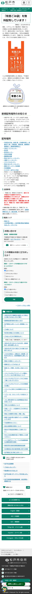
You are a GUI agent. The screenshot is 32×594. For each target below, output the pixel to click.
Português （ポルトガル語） (15, 538)
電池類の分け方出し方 (10, 470)
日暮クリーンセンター (10, 160)
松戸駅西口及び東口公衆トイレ (13, 452)
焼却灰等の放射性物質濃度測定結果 (14, 445)
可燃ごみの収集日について (12, 405)
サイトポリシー (18, 550)
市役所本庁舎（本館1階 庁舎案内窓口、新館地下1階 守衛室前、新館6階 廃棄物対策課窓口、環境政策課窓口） (17, 144)
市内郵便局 (7, 168)
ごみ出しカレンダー (10, 467)
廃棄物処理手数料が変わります (13, 320)
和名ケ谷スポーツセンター (12, 164)
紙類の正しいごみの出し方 (12, 364)
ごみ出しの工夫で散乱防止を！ (13, 336)
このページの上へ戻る (23, 305)
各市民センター (8, 152)
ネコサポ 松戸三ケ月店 (11, 170)
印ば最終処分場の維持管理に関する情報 (16, 449)
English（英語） (15, 510)
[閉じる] (1, 581)
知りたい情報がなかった (13, 279)
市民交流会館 (8, 154)
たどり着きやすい (11, 289)
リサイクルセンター (10, 162)
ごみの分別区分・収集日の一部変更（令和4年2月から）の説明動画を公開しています (16, 355)
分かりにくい (10, 276)
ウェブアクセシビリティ (7, 552)
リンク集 (15, 554)
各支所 (6, 150)
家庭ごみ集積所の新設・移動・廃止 (14, 413)
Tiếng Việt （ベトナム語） (15, 527)
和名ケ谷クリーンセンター (12, 158)
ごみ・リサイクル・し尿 (24, 8)
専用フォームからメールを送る (18, 245)
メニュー (29, 4)
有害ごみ (6, 221)
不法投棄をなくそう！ (10, 422)
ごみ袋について (8, 329)
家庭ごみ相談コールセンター (12, 361)
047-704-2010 (15, 239)
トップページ (5, 8)
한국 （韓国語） (15, 521)
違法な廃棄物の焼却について (12, 426)
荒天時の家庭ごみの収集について (14, 332)
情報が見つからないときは (15, 505)
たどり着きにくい (11, 295)
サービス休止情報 (5, 554)
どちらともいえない (12, 273)
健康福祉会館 (8, 156)
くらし (13, 8)
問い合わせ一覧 (9, 587)
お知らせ (4, 10)
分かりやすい (10, 270)
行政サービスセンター (10, 148)
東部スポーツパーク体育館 (12, 166)
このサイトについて (6, 550)
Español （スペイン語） (15, 532)
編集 (28, 487)
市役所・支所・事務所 (10, 580)
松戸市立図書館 (9, 463)
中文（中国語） (15, 516)
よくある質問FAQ (14, 500)
